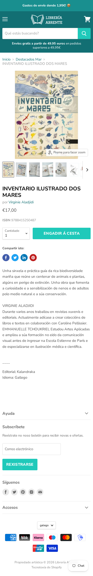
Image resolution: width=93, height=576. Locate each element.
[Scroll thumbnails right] (86, 170)
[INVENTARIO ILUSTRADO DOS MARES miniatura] (8, 169)
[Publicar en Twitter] (15, 257)
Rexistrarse (20, 464)
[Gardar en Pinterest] (33, 257)
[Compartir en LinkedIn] (24, 257)
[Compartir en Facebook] (6, 257)
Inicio (6, 59)
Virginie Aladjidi (21, 202)
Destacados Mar (28, 59)
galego (44, 525)
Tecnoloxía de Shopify (46, 567)
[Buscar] (84, 33)
